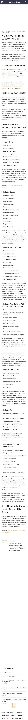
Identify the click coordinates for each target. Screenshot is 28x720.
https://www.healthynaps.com (15, 543)
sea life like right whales (12, 74)
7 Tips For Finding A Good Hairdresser (12, 693)
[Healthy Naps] (5, 598)
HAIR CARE (4, 695)
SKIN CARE (4, 689)
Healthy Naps (13, 541)
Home (3, 31)
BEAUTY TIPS (4, 683)
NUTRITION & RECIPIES (10, 31)
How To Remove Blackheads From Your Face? (14, 687)
